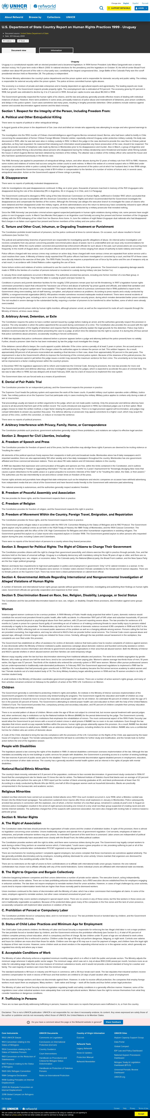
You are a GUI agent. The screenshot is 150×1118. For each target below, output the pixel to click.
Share (23, 41)
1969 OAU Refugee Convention (16, 1071)
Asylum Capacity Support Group (129, 1037)
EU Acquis (6, 1098)
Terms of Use (143, 1108)
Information (56, 50)
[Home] (29, 7)
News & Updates (84, 1052)
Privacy (132, 1108)
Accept (141, 1114)
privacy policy (17, 1115)
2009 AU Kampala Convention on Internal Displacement (17, 1088)
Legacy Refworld (84, 1048)
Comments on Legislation (50, 1037)
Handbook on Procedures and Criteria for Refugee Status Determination (53, 1060)
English (126, 3)
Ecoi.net (80, 1037)
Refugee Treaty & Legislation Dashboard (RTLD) (127, 1064)
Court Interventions (48, 1053)
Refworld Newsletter (86, 1061)
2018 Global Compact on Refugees (18, 1094)
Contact (117, 1108)
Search (101, 8)
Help (124, 1108)
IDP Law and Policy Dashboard (128, 1050)
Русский (145, 3)
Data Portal (119, 1041)
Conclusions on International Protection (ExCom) (52, 1043)
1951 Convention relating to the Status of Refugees (16, 1043)
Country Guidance (47, 1049)
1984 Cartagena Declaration (14, 1075)
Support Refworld (120, 8)
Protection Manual (85, 1057)
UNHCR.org (119, 1076)
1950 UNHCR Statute (11, 1037)
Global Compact (121, 1046)
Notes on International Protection (54, 1075)
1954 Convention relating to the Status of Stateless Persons (16, 1051)
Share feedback (113, 1022)
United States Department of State (35, 33)
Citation (8, 41)
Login (141, 8)
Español (135, 3)
